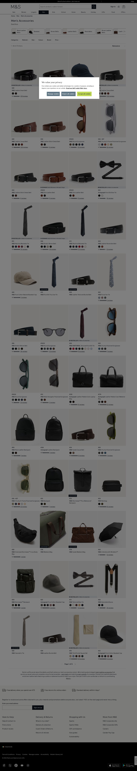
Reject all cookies (68, 94)
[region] (69, 88)
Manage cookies (53, 94)
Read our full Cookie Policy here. (76, 88)
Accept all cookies (84, 94)
